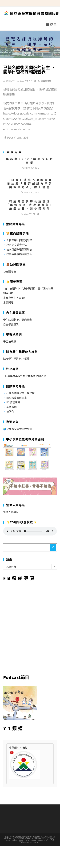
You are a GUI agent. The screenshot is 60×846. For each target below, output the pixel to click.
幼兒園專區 (9, 271)
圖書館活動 (46, 80)
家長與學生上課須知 (14, 298)
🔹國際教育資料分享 (15, 398)
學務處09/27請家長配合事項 (30, 160)
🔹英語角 (8, 411)
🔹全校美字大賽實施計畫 (17, 240)
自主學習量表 (11, 324)
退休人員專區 (11, 512)
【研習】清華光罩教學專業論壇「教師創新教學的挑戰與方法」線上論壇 (30, 183)
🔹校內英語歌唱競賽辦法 (17, 249)
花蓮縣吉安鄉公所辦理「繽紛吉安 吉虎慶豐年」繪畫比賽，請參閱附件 (30, 205)
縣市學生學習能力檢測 (16, 358)
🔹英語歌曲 (10, 407)
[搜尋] (53, 547)
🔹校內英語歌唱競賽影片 (17, 254)
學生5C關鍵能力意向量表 (17, 319)
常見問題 (8, 302)
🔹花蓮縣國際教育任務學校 (19, 393)
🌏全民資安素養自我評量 (17, 429)
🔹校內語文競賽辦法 (15, 245)
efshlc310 (10, 80)
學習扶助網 (9, 341)
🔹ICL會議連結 (11, 402)
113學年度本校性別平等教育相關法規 (24, 376)
